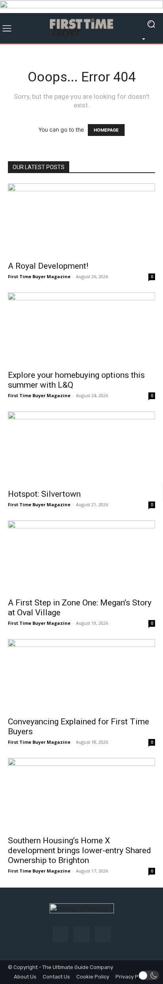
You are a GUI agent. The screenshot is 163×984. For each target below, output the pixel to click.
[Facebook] (60, 934)
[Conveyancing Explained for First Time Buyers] (81, 675)
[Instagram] (81, 934)
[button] (148, 975)
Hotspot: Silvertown (44, 494)
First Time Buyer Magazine (39, 276)
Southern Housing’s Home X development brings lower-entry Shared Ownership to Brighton (79, 850)
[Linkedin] (102, 934)
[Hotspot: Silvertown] (81, 447)
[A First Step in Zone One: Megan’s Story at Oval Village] (81, 556)
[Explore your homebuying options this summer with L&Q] (81, 328)
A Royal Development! (48, 266)
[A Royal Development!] (81, 219)
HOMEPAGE (106, 130)
